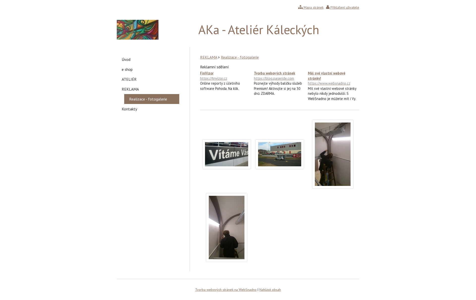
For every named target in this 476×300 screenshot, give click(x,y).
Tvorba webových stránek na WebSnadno (226, 289)
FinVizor (213, 75)
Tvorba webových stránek (274, 75)
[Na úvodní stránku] (137, 38)
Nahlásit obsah (270, 289)
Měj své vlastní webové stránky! (329, 78)
